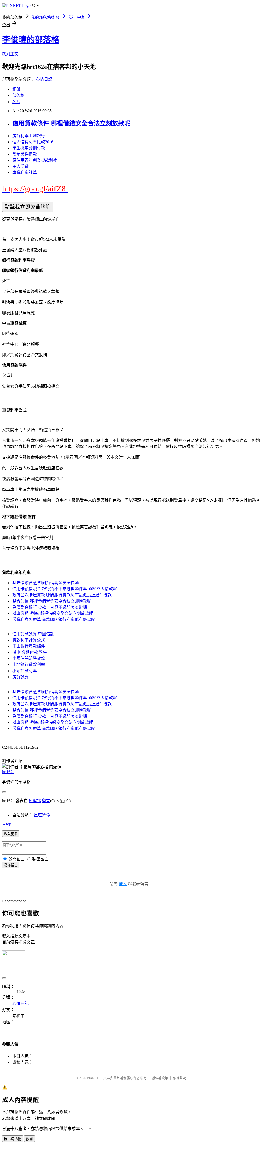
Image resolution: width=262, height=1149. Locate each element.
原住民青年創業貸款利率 (34, 160)
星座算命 (42, 815)
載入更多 (10, 834)
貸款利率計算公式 (28, 640)
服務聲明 (179, 1078)
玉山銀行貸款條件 (28, 646)
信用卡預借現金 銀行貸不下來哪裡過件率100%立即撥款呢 (64, 589)
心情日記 (44, 79)
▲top (6, 824)
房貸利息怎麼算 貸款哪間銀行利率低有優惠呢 (53, 619)
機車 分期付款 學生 (29, 652)
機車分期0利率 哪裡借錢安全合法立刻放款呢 (52, 613)
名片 (16, 102)
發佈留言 (10, 865)
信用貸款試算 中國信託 (33, 634)
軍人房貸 (20, 166)
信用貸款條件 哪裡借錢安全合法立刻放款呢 (71, 123)
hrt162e (8, 772)
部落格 (18, 95)
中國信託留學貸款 (28, 658)
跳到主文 (10, 54)
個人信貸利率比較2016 (32, 142)
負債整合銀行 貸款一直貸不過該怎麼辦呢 (49, 607)
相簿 (16, 89)
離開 (29, 1139)
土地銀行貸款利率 (28, 664)
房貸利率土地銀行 (28, 136)
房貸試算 (20, 677)
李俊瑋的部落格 (30, 39)
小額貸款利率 (24, 671)
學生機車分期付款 (28, 148)
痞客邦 (35, 800)
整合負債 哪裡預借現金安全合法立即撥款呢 (51, 601)
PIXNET (93, 1078)
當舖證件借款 (24, 154)
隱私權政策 (159, 1078)
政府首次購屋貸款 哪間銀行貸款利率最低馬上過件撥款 (62, 595)
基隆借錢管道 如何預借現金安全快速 (45, 583)
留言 (46, 800)
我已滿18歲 (12, 1139)
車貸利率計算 (24, 172)
